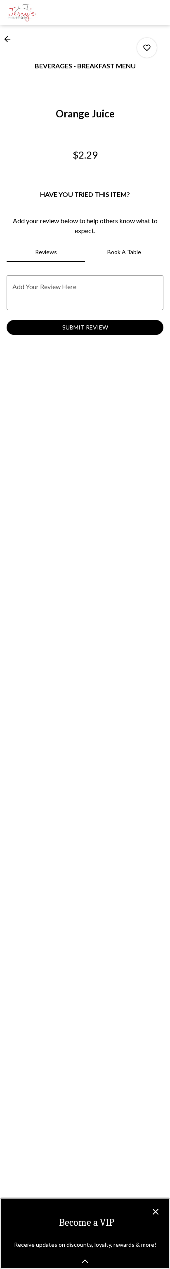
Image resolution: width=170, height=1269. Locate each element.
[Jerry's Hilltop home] (44, 12)
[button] (10, 39)
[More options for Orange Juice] (147, 48)
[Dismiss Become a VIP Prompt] (155, 1212)
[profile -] (138, 12)
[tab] (46, 252)
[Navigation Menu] (158, 12)
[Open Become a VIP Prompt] (85, 1261)
